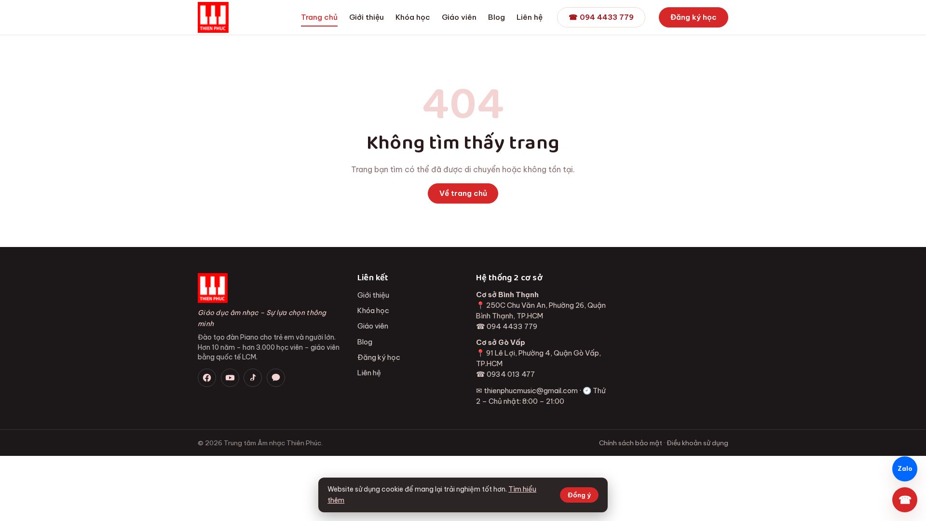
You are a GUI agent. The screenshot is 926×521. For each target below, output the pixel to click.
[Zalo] (276, 378)
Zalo (905, 468)
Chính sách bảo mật (630, 443)
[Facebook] (207, 378)
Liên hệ (530, 17)
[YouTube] (230, 378)
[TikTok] (253, 378)
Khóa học (412, 17)
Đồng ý (579, 495)
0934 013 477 (511, 374)
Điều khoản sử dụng (697, 443)
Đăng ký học (693, 17)
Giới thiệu (366, 17)
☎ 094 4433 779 (601, 17)
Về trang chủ (463, 193)
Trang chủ (319, 17)
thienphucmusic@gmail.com (531, 390)
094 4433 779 (512, 326)
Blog (496, 17)
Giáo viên (459, 17)
